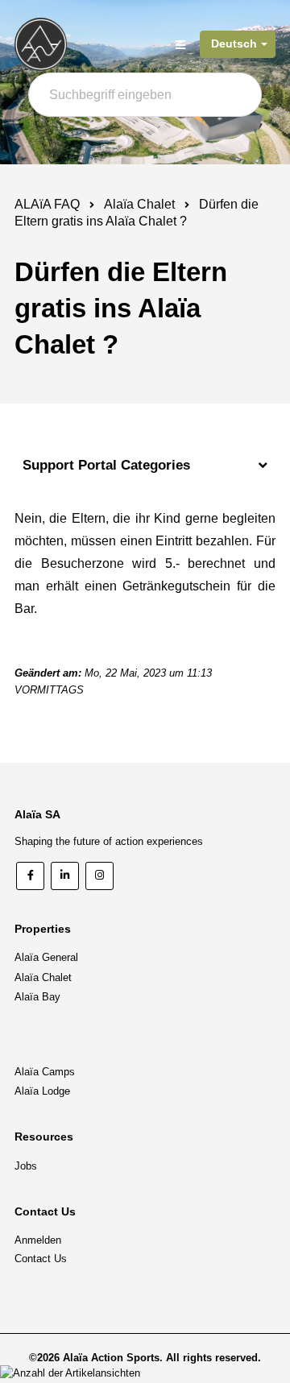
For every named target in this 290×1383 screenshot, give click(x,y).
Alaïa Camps (44, 1072)
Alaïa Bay (37, 997)
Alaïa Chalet (139, 204)
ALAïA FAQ (47, 204)
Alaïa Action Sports (111, 1358)
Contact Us (40, 1259)
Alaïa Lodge (42, 1091)
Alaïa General (46, 957)
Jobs (25, 1166)
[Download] (115, 691)
